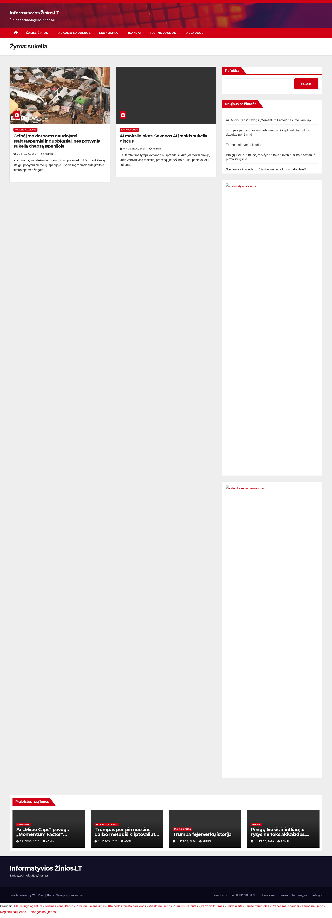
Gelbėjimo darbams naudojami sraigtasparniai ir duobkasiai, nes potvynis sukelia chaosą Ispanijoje (56, 141)
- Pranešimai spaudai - (285, 906)
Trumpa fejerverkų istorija (243, 144)
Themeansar (76, 895)
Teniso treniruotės (257, 906)
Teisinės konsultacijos (60, 906)
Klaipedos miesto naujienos (127, 906)
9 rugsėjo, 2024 (135, 148)
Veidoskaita (234, 906)
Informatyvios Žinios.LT (34, 13)
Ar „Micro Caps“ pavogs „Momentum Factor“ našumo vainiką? (268, 120)
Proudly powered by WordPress (27, 895)
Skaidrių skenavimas (91, 906)
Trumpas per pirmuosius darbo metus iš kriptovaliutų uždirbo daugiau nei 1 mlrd (126, 834)
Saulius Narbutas (186, 906)
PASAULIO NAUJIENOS (73, 33)
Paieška (232, 71)
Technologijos (162, 33)
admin (49, 154)
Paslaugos (194, 33)
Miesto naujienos (160, 906)
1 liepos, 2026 (30, 841)
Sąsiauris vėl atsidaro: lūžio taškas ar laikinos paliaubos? (266, 169)
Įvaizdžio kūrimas (212, 906)
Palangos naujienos (42, 912)
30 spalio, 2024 (28, 154)
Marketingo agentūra (28, 906)
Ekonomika (108, 33)
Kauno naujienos (313, 906)
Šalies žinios (37, 33)
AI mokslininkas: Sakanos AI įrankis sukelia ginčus (163, 138)
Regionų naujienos (13, 912)
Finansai (133, 33)
